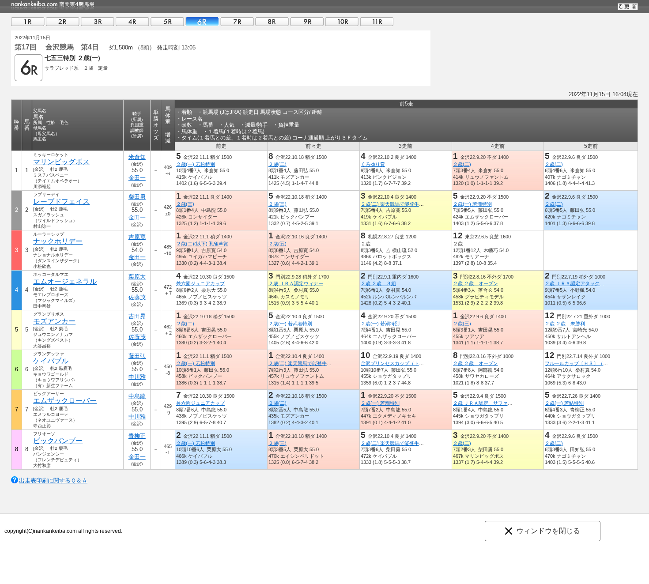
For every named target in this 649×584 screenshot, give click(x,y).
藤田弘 (137, 356)
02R (62, 21)
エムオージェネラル (65, 281)
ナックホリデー (58, 241)
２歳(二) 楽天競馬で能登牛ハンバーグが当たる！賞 (416, 204)
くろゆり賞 (373, 164)
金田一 (137, 177)
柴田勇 (137, 196)
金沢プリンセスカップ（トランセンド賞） (407, 363)
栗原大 (137, 276)
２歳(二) (277, 164)
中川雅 (137, 376)
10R (341, 21)
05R (167, 21)
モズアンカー (54, 321)
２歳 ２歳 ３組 (378, 283)
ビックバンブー (58, 441)
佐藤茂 (137, 297)
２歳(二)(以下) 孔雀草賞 (202, 243)
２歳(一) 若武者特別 (290, 323)
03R (97, 21)
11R (376, 21)
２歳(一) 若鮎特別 (564, 403)
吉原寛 (137, 237)
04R (132, 21)
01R (28, 21)
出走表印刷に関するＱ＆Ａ (53, 480)
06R (202, 21)
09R (307, 21)
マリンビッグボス (61, 162)
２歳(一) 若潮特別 (472, 204)
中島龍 (137, 396)
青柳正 (137, 436)
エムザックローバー (65, 400)
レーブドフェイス (61, 201)
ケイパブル (50, 361)
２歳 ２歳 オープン (475, 283)
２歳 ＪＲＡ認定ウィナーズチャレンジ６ (312, 283)
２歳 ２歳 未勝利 (565, 323)
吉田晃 (137, 316)
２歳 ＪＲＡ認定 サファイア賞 (487, 403)
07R (237, 21)
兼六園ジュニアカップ (200, 283)
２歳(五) (277, 243)
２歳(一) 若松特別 (195, 164)
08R (272, 21)
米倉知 (137, 157)
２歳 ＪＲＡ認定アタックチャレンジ (584, 283)
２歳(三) (185, 204)
